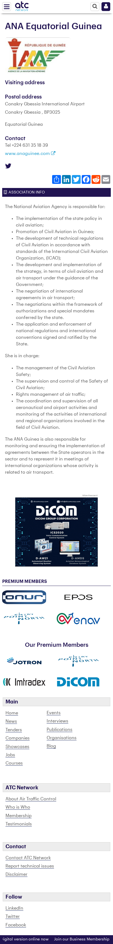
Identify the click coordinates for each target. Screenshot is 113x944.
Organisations (62, 738)
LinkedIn (14, 908)
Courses (14, 763)
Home (11, 713)
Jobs (10, 755)
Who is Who (17, 807)
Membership (18, 816)
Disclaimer (16, 874)
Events (54, 713)
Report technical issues (29, 866)
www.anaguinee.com (28, 153)
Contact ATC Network (28, 858)
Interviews (57, 721)
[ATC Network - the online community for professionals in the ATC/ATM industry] (22, 5)
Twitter (12, 916)
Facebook (15, 925)
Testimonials (18, 824)
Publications (59, 729)
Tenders (13, 730)
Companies (17, 738)
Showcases (17, 746)
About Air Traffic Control (30, 799)
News (11, 721)
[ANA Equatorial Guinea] (38, 56)
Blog (51, 746)
